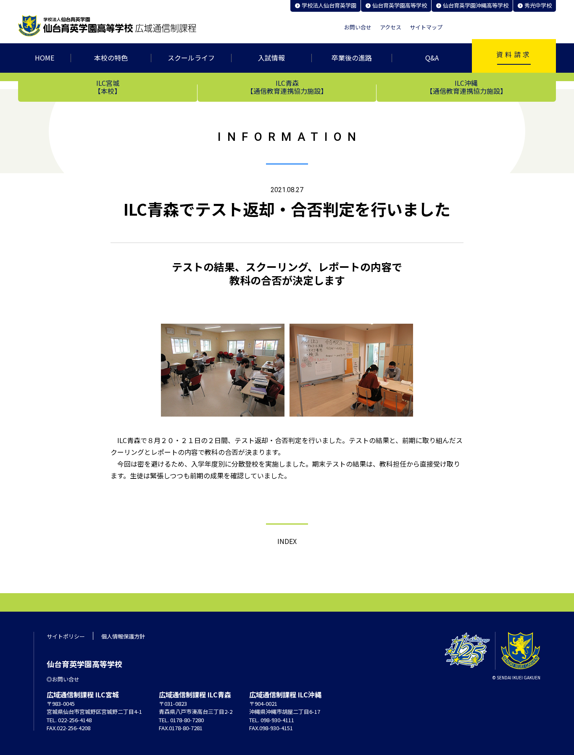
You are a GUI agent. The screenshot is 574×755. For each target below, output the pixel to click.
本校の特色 (111, 58)
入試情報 (271, 58)
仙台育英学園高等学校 (399, 5)
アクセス (390, 27)
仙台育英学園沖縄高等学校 (475, 5)
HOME (44, 58)
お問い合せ (357, 27)
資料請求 (514, 54)
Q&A (432, 58)
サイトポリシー (66, 636)
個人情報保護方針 (123, 636)
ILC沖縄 (466, 86)
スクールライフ (191, 58)
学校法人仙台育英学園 (329, 5)
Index (287, 541)
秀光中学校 (538, 5)
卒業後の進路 (352, 58)
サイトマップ (426, 27)
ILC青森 (287, 86)
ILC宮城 (107, 86)
